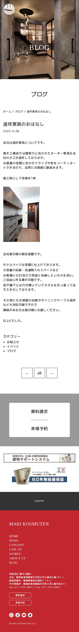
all (39, 373)
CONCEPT (16, 545)
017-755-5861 (23, 587)
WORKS (15, 553)
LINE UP (15, 549)
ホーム (7, 111)
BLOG (13, 562)
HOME (14, 536)
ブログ (19, 111)
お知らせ (13, 342)
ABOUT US (17, 558)
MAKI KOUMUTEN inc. (24, 623)
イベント (13, 346)
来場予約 (39, 428)
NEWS (13, 540)
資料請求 (39, 411)
